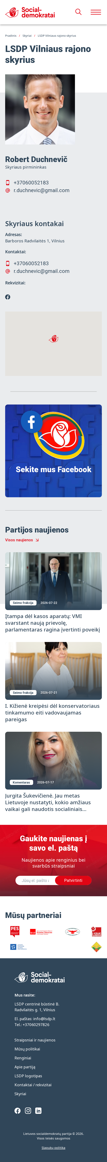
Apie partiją (24, 1066)
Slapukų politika (53, 1147)
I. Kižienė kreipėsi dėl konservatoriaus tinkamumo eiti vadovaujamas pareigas (52, 712)
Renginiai (22, 1057)
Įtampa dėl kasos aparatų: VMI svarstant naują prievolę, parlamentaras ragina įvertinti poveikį (52, 622)
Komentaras (21, 782)
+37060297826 (36, 1024)
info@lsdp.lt (44, 1018)
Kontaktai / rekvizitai (33, 1084)
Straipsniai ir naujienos (34, 1040)
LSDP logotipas (28, 1075)
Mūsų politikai (27, 1049)
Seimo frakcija (23, 603)
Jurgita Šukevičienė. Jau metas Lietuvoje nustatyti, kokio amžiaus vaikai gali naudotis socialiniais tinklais (48, 805)
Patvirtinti (73, 880)
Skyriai (20, 1093)
